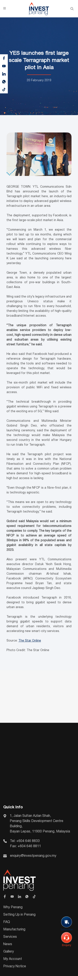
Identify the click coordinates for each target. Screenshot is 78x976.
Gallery (8, 951)
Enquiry (66, 945)
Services (10, 936)
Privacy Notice (14, 966)
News (7, 944)
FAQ (6, 922)
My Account (12, 959)
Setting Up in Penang (19, 914)
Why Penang (13, 907)
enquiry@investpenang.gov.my (33, 855)
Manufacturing (14, 929)
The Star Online (29, 640)
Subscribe (66, 929)
